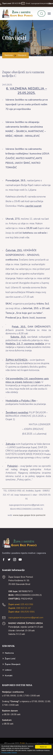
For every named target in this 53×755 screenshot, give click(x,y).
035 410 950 (11, 3)
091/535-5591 (21, 611)
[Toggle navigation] (49, 14)
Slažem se (43, 747)
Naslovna (9, 55)
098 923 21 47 (19, 608)
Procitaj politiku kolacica (9, 752)
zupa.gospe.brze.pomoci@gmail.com (25, 617)
